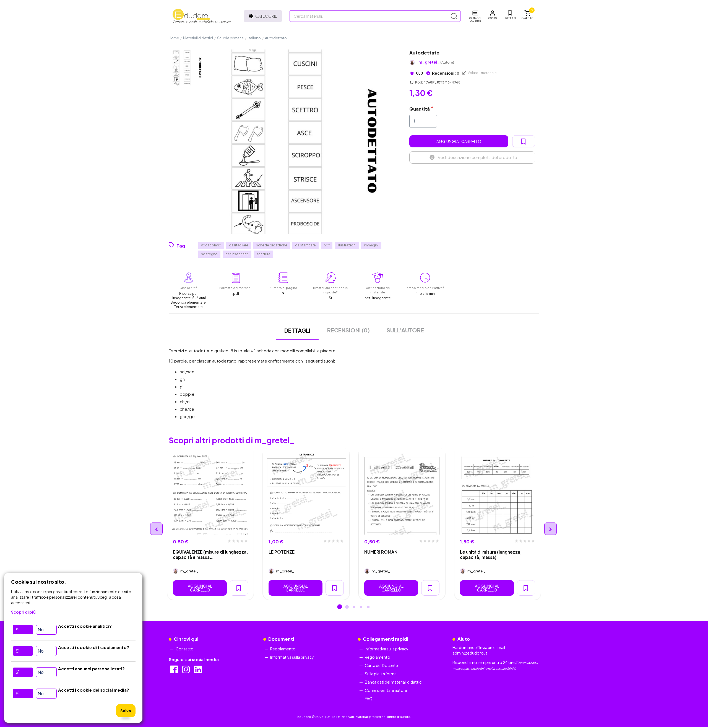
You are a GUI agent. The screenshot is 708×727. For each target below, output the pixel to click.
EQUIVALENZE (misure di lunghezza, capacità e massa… (210, 554)
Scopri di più (23, 611)
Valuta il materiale (482, 73)
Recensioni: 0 (445, 73)
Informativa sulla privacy (292, 657)
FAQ (369, 698)
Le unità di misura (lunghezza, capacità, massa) (491, 554)
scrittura (263, 254)
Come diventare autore (386, 690)
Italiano (254, 38)
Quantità (419, 109)
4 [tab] (361, 607)
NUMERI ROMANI (381, 551)
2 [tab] (347, 607)
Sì (17, 629)
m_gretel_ (436, 62)
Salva (125, 710)
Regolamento (283, 648)
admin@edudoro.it (469, 652)
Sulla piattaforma (381, 673)
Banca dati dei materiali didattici (393, 681)
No (41, 629)
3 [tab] (354, 607)
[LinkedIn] (198, 671)
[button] (493, 15)
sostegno (209, 254)
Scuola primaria (230, 38)
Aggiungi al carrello (458, 141)
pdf (327, 245)
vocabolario (211, 245)
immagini (371, 245)
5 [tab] (368, 607)
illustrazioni (346, 245)
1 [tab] (339, 607)
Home (174, 38)
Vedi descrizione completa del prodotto (477, 157)
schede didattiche (271, 245)
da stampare (305, 245)
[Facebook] (174, 671)
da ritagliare (238, 245)
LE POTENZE (282, 551)
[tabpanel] (210, 524)
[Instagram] (186, 671)
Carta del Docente (381, 665)
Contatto (185, 648)
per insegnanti (237, 254)
